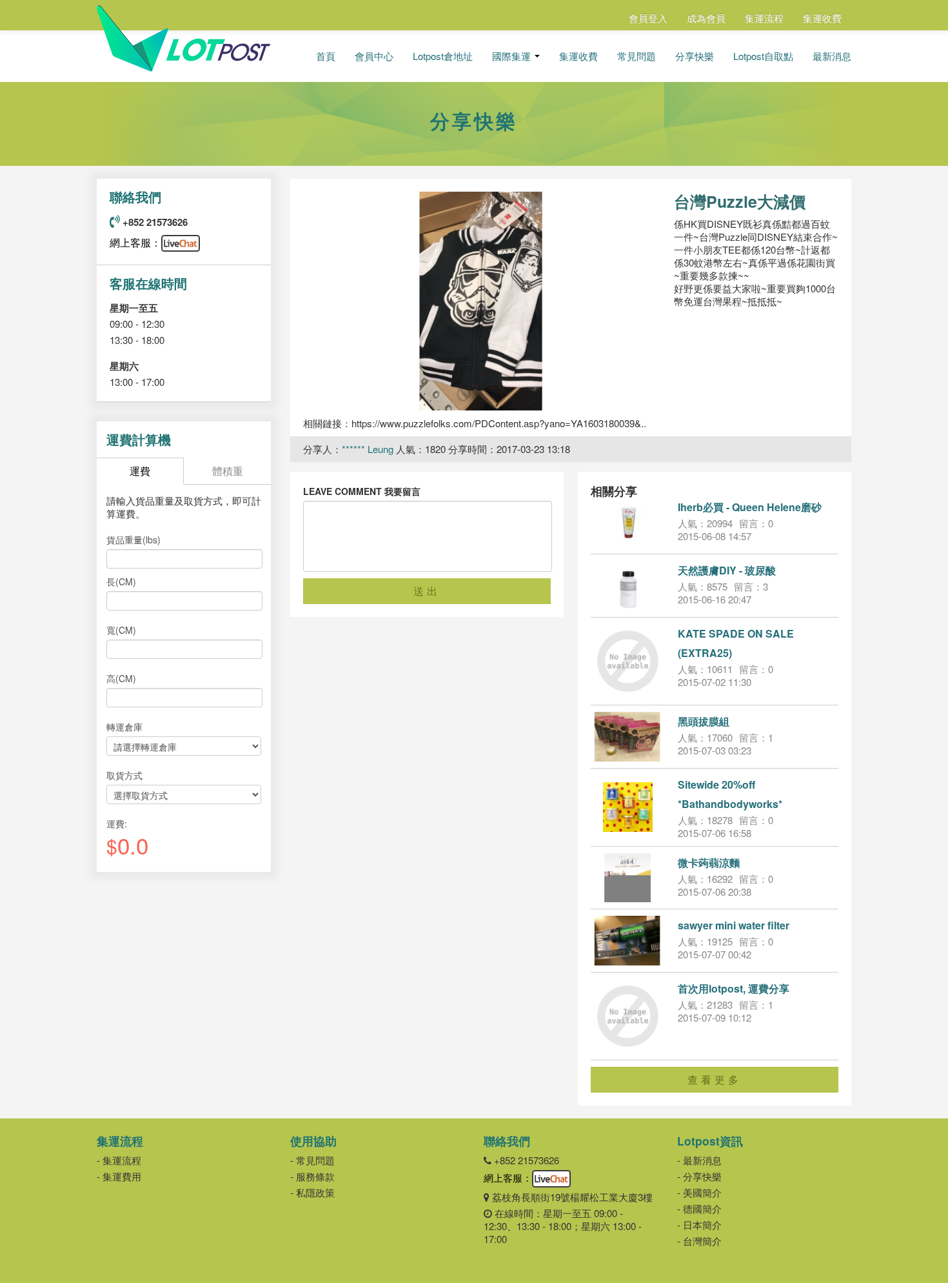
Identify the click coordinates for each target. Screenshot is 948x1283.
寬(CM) (121, 629)
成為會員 (706, 18)
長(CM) (121, 581)
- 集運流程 (119, 1160)
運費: (116, 823)
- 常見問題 (312, 1160)
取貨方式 (124, 775)
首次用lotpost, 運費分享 (733, 988)
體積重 (227, 470)
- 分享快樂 (699, 1176)
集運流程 (764, 18)
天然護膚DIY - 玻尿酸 (727, 570)
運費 (140, 470)
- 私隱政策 (312, 1192)
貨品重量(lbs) (133, 539)
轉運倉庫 (124, 726)
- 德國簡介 (699, 1208)
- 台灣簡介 (699, 1241)
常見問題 (636, 56)
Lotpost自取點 (763, 56)
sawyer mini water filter (733, 925)
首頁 (325, 56)
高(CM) (121, 678)
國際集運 (512, 56)
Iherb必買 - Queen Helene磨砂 (750, 507)
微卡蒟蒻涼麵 (709, 862)
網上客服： (135, 242)
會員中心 (374, 56)
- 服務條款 (312, 1176)
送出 (426, 590)
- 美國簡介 (699, 1192)
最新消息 (832, 56)
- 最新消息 (699, 1160)
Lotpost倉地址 (443, 56)
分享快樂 (694, 56)
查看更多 (714, 1079)
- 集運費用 (119, 1176)
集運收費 (822, 18)
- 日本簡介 (699, 1224)
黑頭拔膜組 (703, 721)
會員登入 (648, 18)
